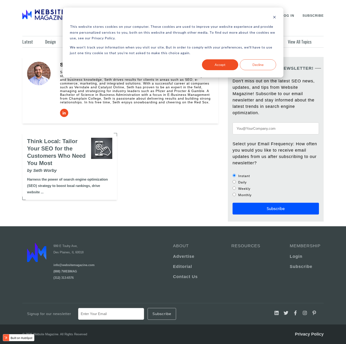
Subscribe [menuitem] (301, 266)
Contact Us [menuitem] (185, 276)
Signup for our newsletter (49, 314)
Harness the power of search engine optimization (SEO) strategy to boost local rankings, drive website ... (67, 185)
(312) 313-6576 (63, 277)
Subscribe (313, 15)
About (181, 245)
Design (50, 42)
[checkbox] (276, 185)
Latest (27, 42)
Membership (304, 245)
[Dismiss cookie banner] (274, 18)
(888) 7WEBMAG (65, 271)
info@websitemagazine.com (74, 265)
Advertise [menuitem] (183, 256)
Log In (287, 15)
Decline (258, 65)
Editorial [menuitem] (182, 266)
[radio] (276, 176)
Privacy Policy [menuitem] (309, 334)
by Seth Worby (42, 170)
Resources (245, 245)
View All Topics (299, 42)
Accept (220, 65)
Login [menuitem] (296, 256)
